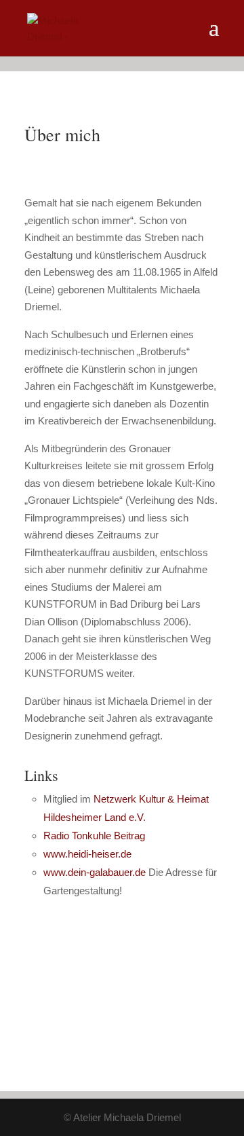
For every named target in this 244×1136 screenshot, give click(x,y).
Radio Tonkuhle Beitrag (94, 835)
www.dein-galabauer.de (95, 872)
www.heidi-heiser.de (87, 854)
